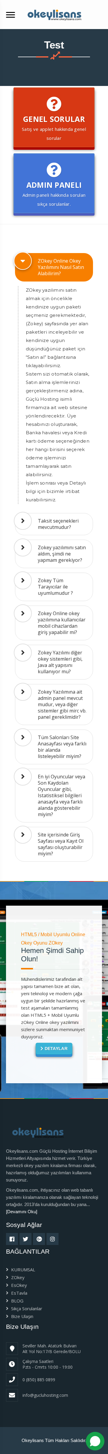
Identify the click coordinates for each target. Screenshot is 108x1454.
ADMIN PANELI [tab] (54, 193)
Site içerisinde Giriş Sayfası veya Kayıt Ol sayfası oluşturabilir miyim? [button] (60, 844)
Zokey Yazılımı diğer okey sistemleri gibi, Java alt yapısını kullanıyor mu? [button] (60, 662)
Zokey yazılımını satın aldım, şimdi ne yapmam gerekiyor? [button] (62, 553)
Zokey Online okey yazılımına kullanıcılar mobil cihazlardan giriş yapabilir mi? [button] (62, 623)
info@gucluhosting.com (45, 1395)
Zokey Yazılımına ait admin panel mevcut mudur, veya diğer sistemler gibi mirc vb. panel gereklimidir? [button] (62, 704)
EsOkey (18, 1285)
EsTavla (18, 1293)
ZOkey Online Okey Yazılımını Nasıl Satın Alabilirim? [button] (61, 267)
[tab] (54, 267)
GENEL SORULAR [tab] (54, 127)
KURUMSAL (22, 1270)
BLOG (16, 1301)
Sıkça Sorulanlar (26, 1308)
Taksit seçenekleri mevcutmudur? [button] (58, 524)
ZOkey (17, 1277)
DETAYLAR (55, 1048)
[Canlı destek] (95, 1441)
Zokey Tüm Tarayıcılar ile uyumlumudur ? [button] (55, 586)
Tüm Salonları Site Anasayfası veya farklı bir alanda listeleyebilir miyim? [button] (62, 746)
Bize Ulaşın (21, 1316)
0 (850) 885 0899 (38, 1379)
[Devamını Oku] (21, 1211)
